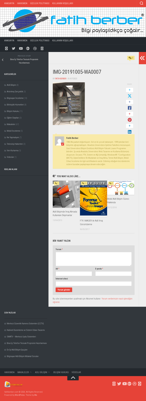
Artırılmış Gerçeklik (15, 91)
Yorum (59, 249)
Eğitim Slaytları (13, 117)
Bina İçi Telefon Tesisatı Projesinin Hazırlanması (27, 343)
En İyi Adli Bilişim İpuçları (17, 349)
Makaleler (11, 124)
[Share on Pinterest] (129, 117)
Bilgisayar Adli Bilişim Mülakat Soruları (23, 356)
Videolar (10, 157)
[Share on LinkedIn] (129, 129)
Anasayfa (9, 3)
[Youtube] (20, 48)
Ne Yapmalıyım (13, 137)
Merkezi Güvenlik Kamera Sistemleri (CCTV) (25, 323)
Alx (35, 395)
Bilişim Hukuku (13, 111)
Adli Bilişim (11, 85)
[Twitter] (13, 48)
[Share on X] (129, 93)
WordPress (20, 395)
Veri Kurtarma (12, 150)
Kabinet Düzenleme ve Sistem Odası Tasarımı (26, 330)
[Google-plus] (27, 48)
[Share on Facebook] (129, 105)
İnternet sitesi (62, 279)
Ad (57, 269)
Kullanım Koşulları (62, 3)
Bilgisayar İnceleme (15, 98)
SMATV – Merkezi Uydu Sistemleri (21, 336)
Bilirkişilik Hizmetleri (15, 104)
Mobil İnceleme (13, 131)
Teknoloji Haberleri (15, 144)
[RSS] (42, 48)
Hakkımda (22, 3)
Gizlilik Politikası (39, 3)
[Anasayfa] (6, 48)
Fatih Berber (60, 78)
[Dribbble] (34, 48)
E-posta (99, 269)
